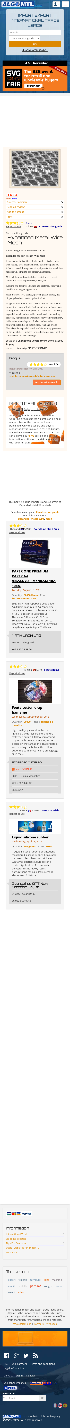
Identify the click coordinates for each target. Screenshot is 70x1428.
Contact (8, 1375)
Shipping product (16, 1238)
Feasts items (51, 669)
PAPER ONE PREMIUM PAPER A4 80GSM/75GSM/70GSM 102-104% (34, 578)
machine (57, 1279)
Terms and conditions (42, 1363)
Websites (51, 1323)
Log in (19, 1375)
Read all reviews (16, 207)
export (11, 1279)
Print (9, 216)
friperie (23, 1279)
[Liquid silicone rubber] (35, 826)
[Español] (65, 1405)
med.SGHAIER (24, 769)
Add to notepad (15, 211)
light (46, 1279)
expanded (24, 518)
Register (30, 1375)
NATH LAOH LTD (26, 635)
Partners (39, 1323)
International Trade (17, 1234)
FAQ (31, 435)
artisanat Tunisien (27, 762)
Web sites (11, 1252)
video (21, 1292)
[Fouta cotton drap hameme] (35, 691)
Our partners (19, 1363)
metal (34, 518)
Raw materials (50, 810)
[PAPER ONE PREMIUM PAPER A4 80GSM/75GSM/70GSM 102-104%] (35, 552)
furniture (35, 1279)
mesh (49, 518)
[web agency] (11, 1420)
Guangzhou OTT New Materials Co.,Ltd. (30, 885)
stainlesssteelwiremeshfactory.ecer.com (32, 376)
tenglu (14, 358)
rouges (48, 1286)
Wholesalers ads (22, 1323)
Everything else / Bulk (46, 529)
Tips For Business (16, 1243)
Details (28, 223)
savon (58, 1286)
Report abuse (13, 226)
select (11, 1292)
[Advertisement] (35, 123)
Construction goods (50, 226)
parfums (35, 1286)
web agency (53, 1416)
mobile (12, 1286)
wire (41, 518)
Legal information (14, 1368)
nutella (23, 1286)
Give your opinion (17, 202)
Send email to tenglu (46, 382)
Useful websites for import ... (22, 1247)
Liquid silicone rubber (30, 837)
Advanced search (36, 50)
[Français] (55, 1405)
